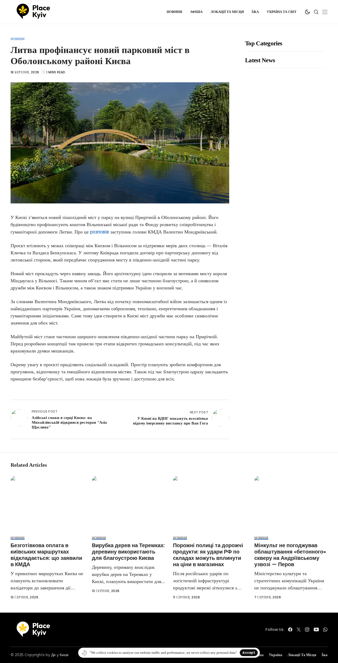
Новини (18, 39)
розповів (100, 231)
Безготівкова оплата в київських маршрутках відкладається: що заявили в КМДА (46, 555)
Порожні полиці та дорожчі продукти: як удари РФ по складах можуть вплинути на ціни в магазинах (208, 555)
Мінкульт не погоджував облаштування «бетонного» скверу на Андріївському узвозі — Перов (290, 555)
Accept (248, 652)
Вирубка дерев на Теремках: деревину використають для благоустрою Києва (128, 552)
